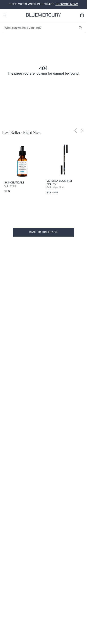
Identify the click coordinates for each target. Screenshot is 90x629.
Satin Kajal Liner (55, 187)
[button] (82, 15)
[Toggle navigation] (4, 15)
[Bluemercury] (43, 15)
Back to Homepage (43, 232)
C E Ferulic (10, 185)
